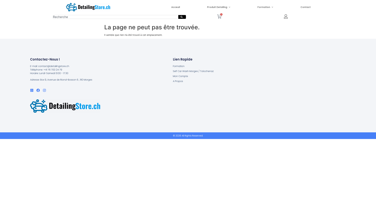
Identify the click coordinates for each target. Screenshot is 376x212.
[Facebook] (38, 90)
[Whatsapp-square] (31, 90)
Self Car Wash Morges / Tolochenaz (193, 71)
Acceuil (175, 7)
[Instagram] (44, 90)
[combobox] (115, 17)
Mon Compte (180, 76)
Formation (263, 7)
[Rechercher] (182, 17)
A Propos (178, 81)
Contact (306, 7)
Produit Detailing (217, 7)
